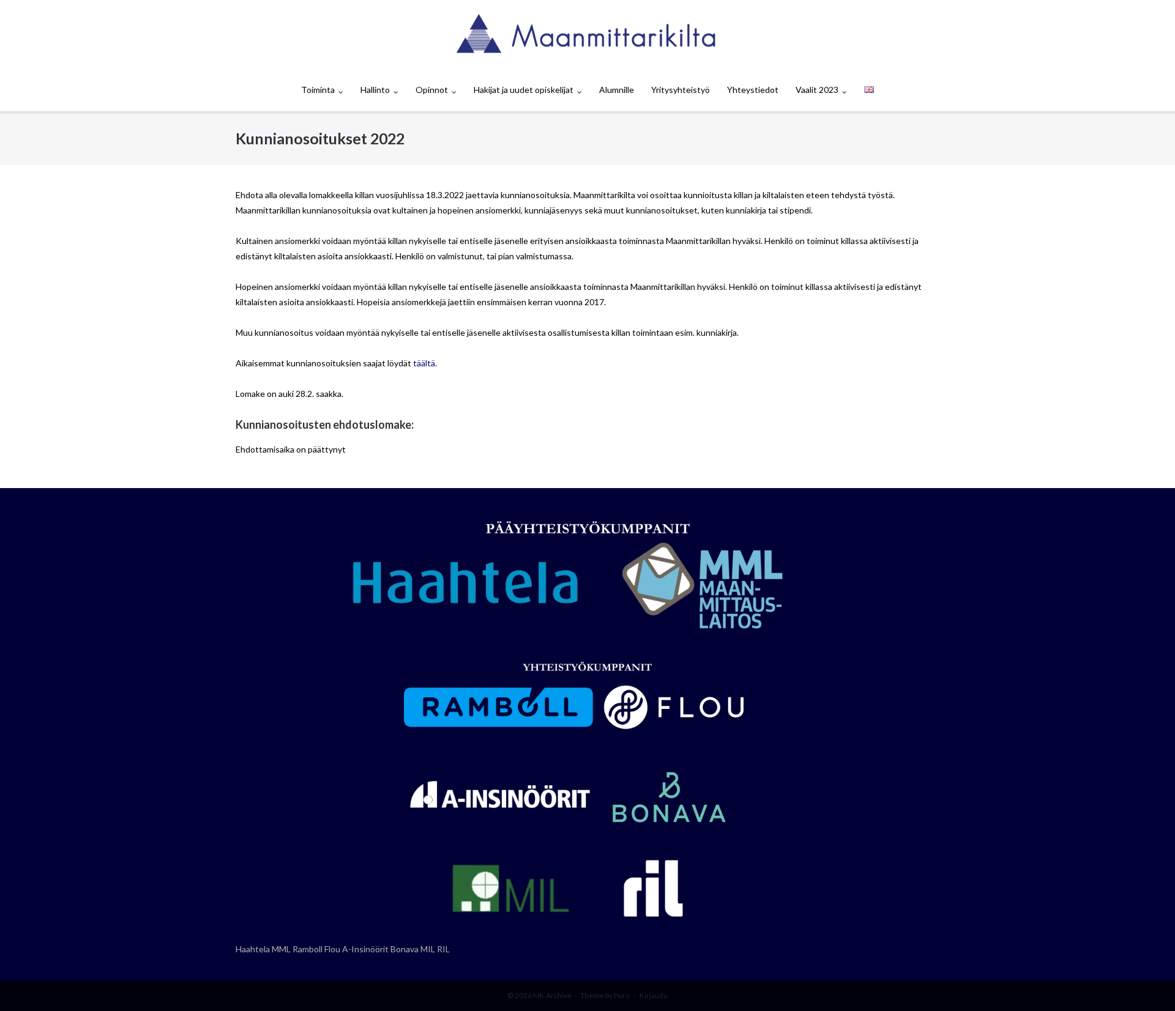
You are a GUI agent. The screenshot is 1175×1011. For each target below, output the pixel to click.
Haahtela (253, 949)
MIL (427, 949)
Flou (332, 949)
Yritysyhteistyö (680, 89)
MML (281, 949)
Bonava (404, 949)
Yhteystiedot (752, 89)
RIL (443, 949)
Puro (622, 995)
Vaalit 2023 (817, 89)
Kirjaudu (654, 995)
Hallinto (375, 89)
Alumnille (616, 89)
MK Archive (552, 995)
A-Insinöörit (365, 949)
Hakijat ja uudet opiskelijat (523, 89)
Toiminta (318, 89)
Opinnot (432, 89)
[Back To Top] (1145, 982)
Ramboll (308, 949)
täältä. (425, 363)
